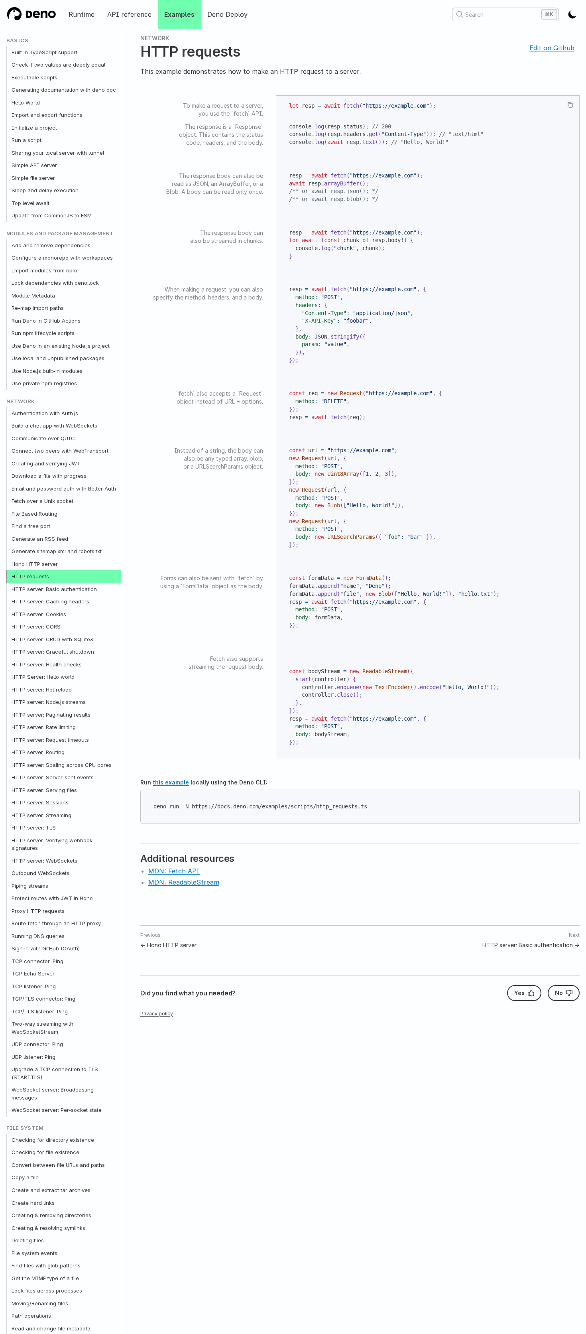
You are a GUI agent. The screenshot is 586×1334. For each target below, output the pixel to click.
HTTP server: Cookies (39, 614)
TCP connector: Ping (37, 961)
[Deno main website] (31, 14)
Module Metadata (33, 295)
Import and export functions (47, 115)
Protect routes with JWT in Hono (52, 898)
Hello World (26, 102)
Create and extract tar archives (51, 1190)
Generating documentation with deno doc (64, 90)
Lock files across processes (47, 1290)
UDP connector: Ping (37, 1044)
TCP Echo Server (33, 974)
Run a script (26, 140)
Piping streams (30, 886)
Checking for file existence (45, 1152)
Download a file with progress (49, 476)
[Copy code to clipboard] (570, 105)
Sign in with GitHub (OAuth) (46, 949)
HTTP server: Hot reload (42, 689)
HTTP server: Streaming (41, 815)
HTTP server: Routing (38, 752)
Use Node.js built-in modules (47, 371)
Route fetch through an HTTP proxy (56, 923)
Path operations (31, 1315)
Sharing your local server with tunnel (58, 153)
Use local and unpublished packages (58, 358)
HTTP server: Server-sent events (53, 777)
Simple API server (34, 165)
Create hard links (33, 1203)
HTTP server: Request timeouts (50, 740)
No (559, 992)
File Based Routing (34, 513)
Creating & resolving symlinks (48, 1228)
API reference (129, 14)
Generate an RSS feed (40, 539)
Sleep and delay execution (45, 190)
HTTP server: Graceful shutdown (53, 652)
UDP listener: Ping (33, 1057)
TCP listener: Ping (34, 986)
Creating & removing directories (51, 1215)
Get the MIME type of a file (45, 1278)
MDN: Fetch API (174, 871)
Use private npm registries (44, 383)
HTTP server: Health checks (47, 664)
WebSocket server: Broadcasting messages (53, 1094)
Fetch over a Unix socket (42, 501)
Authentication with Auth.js (45, 413)
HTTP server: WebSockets (44, 860)
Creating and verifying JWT (46, 463)
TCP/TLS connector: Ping (43, 999)
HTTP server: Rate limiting (44, 727)
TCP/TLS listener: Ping (40, 1011)
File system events (34, 1253)
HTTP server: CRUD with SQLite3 (52, 639)
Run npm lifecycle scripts (43, 333)
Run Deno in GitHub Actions (46, 320)
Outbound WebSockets (40, 873)
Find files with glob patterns (46, 1265)
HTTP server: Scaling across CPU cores (62, 765)
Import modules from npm (44, 270)
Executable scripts (34, 77)
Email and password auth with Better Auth (64, 488)
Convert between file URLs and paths (58, 1165)
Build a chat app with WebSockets (54, 426)
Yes (519, 992)
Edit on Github (551, 48)
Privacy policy (156, 1014)
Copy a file (25, 1177)
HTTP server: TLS (34, 828)
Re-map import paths (38, 308)
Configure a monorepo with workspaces (62, 258)
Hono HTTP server (35, 564)
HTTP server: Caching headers (50, 602)
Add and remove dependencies (51, 245)
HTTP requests (30, 576)
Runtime (81, 14)
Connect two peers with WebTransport (60, 451)
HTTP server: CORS (36, 627)
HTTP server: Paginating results (51, 714)
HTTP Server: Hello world (43, 677)
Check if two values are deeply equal (58, 65)
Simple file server (33, 178)
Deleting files (28, 1240)
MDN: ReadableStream (183, 882)
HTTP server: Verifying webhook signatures (52, 844)
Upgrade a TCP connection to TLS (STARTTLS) (55, 1073)
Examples (179, 14)
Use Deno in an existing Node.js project (61, 346)
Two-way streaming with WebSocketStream (42, 1028)
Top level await (30, 203)
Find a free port (31, 526)
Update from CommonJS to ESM (52, 216)
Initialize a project (34, 127)
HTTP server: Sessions (40, 803)
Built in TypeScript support (44, 52)
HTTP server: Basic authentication (54, 589)
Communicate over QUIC (43, 438)
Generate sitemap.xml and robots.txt (57, 551)
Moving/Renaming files (40, 1303)
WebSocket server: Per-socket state (57, 1110)
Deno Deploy (227, 14)
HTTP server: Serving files (44, 790)
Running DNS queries (38, 936)
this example (171, 782)
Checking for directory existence (53, 1140)
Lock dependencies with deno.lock (55, 283)
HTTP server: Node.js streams (49, 702)
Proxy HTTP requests (38, 911)
